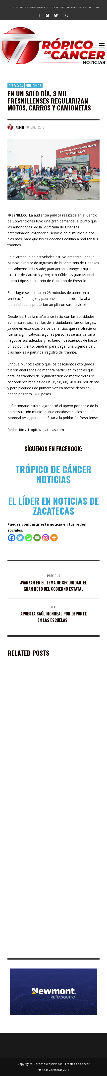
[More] (54, 537)
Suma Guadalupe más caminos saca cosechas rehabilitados (45, 950)
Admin (20, 127)
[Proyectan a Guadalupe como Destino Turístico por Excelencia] (45, 846)
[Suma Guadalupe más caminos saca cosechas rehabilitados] (45, 917)
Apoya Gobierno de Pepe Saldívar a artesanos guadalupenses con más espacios (46, 808)
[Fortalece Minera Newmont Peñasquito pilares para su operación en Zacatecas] (45, 704)
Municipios (33, 86)
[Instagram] (47, 15)
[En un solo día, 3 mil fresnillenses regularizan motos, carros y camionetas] (53, 169)
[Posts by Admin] (10, 127)
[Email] (37, 537)
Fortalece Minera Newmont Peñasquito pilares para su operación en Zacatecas (52, 737)
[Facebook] (39, 15)
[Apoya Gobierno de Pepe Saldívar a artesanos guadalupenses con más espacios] (45, 775)
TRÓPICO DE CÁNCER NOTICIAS (53, 474)
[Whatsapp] (28, 537)
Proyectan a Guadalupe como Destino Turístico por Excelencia (51, 879)
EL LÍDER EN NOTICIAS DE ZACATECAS (53, 505)
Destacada (16, 86)
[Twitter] (55, 15)
